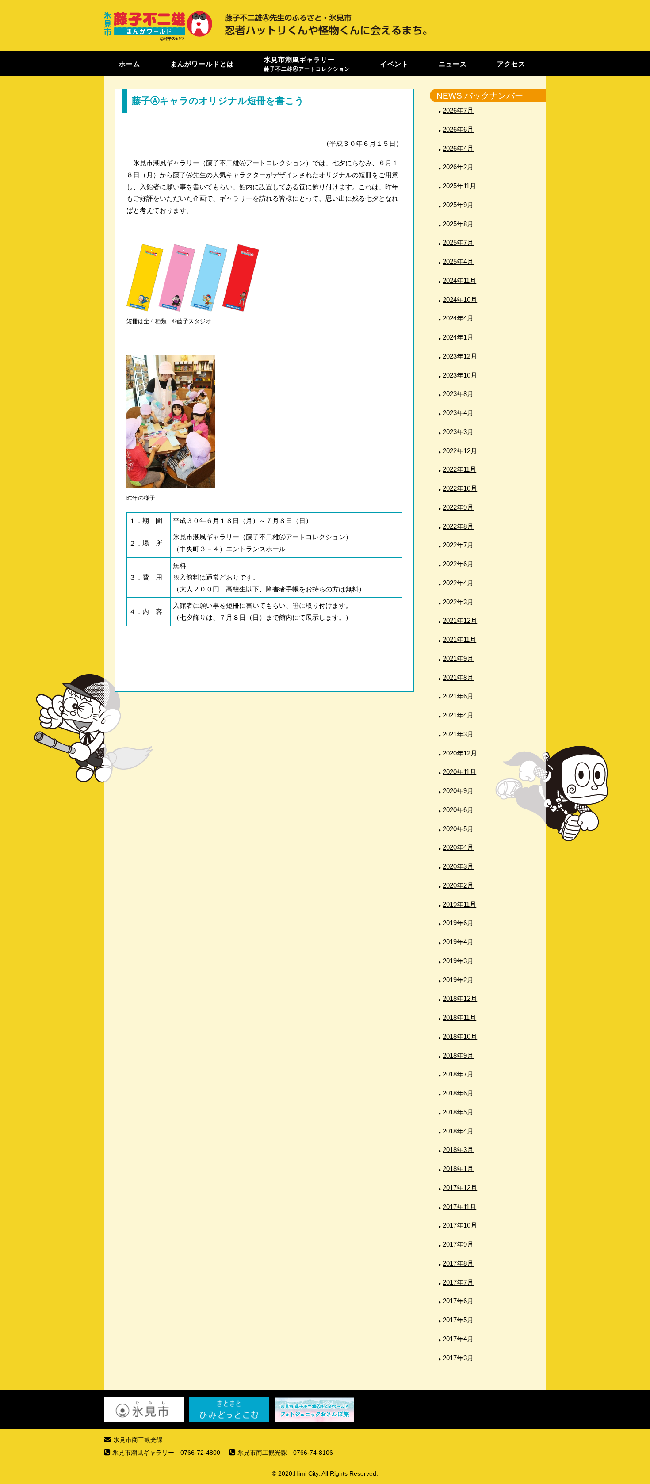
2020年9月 (458, 790)
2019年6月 (458, 923)
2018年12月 (460, 998)
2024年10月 (460, 299)
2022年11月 (459, 469)
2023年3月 (458, 431)
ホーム (129, 63)
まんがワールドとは (202, 63)
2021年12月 (460, 620)
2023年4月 (458, 412)
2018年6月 (458, 1093)
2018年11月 (459, 1017)
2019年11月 (459, 904)
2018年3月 (458, 1149)
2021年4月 (458, 715)
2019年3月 (458, 961)
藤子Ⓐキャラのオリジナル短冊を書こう (218, 100)
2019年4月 (458, 942)
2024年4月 (458, 318)
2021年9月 (458, 658)
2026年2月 (458, 167)
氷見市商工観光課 (138, 1440)
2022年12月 (460, 450)
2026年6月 (458, 129)
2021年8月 (458, 677)
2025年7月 (458, 242)
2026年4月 (458, 148)
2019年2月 (458, 980)
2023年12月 (460, 356)
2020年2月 (458, 885)
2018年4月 (458, 1131)
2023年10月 (460, 375)
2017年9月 (458, 1244)
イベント (394, 63)
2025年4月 (458, 261)
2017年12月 (460, 1187)
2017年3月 (458, 1358)
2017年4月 (458, 1339)
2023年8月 (458, 393)
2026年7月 (458, 110)
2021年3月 (458, 734)
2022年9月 (458, 507)
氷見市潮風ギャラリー (307, 63)
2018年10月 (460, 1036)
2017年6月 (458, 1301)
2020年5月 (458, 828)
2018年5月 (458, 1112)
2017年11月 (459, 1206)
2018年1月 (458, 1168)
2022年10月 (460, 488)
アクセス (511, 63)
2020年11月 (459, 771)
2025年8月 (458, 224)
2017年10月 (460, 1225)
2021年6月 (458, 696)
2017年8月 (458, 1263)
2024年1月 (458, 337)
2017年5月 (458, 1320)
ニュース (453, 63)
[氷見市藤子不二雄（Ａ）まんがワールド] (158, 40)
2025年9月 (458, 205)
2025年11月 (459, 186)
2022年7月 (458, 545)
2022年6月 (458, 564)
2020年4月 (458, 847)
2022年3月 (458, 602)
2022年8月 (458, 526)
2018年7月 (458, 1074)
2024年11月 (459, 280)
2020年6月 (458, 809)
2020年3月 (458, 866)
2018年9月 (458, 1055)
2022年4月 (458, 583)
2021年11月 (459, 639)
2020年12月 (460, 753)
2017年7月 (458, 1282)
